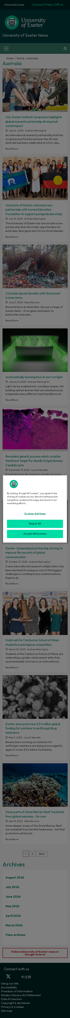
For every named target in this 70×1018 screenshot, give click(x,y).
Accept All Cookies (35, 533)
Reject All (35, 523)
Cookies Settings (35, 513)
